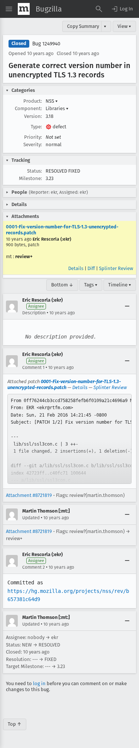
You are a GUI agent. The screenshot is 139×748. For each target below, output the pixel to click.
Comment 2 (33, 567)
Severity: (32, 144)
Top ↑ (14, 724)
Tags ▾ (90, 285)
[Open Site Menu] (9, 9)
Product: (32, 101)
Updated (31, 517)
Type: (36, 126)
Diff (91, 268)
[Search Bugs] (99, 9)
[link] (69, 439)
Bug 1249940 (46, 44)
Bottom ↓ (62, 285)
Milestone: (30, 178)
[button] (122, 9)
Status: (34, 171)
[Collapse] (127, 306)
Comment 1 (33, 367)
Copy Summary (83, 26)
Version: (33, 116)
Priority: (33, 137)
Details (75, 268)
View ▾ (124, 26)
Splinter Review (116, 268)
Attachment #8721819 (29, 495)
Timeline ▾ (119, 285)
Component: (28, 108)
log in (39, 683)
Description (34, 312)
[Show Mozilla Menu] (24, 9)
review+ (24, 256)
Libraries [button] (57, 108)
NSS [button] (52, 101)
